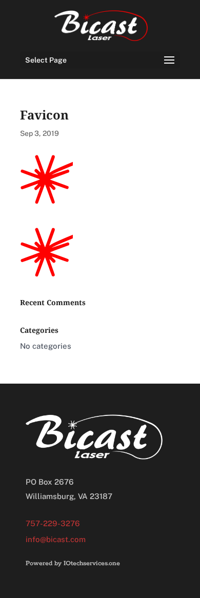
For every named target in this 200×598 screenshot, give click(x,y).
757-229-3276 (53, 523)
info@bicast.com (56, 539)
